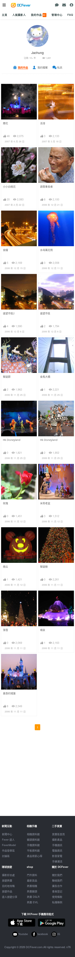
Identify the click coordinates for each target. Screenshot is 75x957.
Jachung (37, 52)
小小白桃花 (9, 186)
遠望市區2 (9, 313)
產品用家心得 (34, 856)
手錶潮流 (57, 861)
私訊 (59, 67)
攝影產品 (57, 839)
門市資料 (32, 875)
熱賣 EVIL (32, 902)
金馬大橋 (45, 376)
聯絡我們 (57, 880)
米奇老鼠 (45, 503)
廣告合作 (57, 886)
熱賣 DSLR (33, 897)
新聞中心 (7, 834)
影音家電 (57, 856)
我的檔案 (43, 67)
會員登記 (57, 891)
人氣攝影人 (19, 15)
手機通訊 (57, 845)
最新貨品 (32, 880)
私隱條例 (57, 902)
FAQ (70, 15)
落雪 (5, 630)
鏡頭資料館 (33, 839)
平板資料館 (33, 850)
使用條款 (57, 897)
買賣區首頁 (58, 834)
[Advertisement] (37, 778)
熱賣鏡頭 (32, 891)
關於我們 (57, 875)
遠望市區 (45, 313)
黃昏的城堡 (9, 693)
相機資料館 (33, 834)
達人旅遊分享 (9, 897)
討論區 (6, 856)
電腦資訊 (57, 850)
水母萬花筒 (46, 250)
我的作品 (38, 15)
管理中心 (57, 15)
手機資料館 (33, 845)
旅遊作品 (7, 891)
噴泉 (42, 630)
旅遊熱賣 (7, 880)
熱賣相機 (32, 886)
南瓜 (5, 566)
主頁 (4, 15)
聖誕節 (7, 376)
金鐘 (5, 250)
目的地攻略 (8, 886)
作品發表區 (8, 850)
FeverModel (9, 845)
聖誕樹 (44, 566)
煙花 (5, 123)
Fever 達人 (8, 839)
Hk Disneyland (11, 440)
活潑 (42, 123)
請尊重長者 (46, 186)
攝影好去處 (8, 875)
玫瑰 (5, 503)
